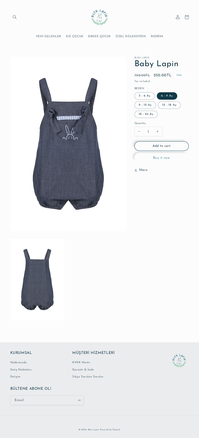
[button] (14, 17)
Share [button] (143, 170)
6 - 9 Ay (167, 95)
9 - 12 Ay (145, 105)
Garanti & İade (83, 369)
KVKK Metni (81, 362)
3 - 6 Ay (144, 95)
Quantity (140, 123)
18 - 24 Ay (146, 114)
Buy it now (161, 157)
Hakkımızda (18, 362)
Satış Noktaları (21, 369)
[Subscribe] (78, 400)
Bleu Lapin (93, 430)
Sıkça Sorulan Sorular (88, 376)
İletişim (15, 376)
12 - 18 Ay (169, 105)
